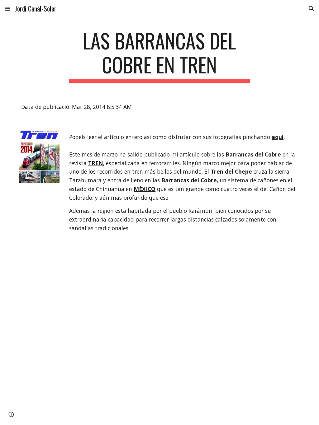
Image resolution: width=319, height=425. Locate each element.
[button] (7, 8)
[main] (159, 55)
